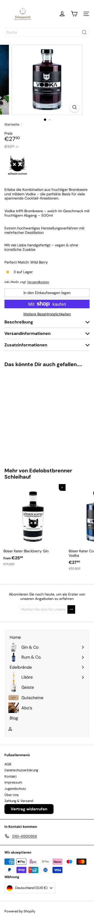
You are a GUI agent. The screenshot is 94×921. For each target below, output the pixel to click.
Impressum (13, 782)
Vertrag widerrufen (29, 809)
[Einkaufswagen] (74, 13)
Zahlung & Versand (18, 801)
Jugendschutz (15, 788)
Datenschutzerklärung (21, 770)
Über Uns (11, 795)
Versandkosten (38, 282)
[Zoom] (74, 107)
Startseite (11, 124)
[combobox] (47, 32)
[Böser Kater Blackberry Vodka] (33, 414)
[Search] (84, 32)
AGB (7, 764)
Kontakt (10, 776)
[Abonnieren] (71, 609)
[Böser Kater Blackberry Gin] (33, 526)
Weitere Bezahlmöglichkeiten (47, 314)
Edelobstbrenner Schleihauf (38, 473)
